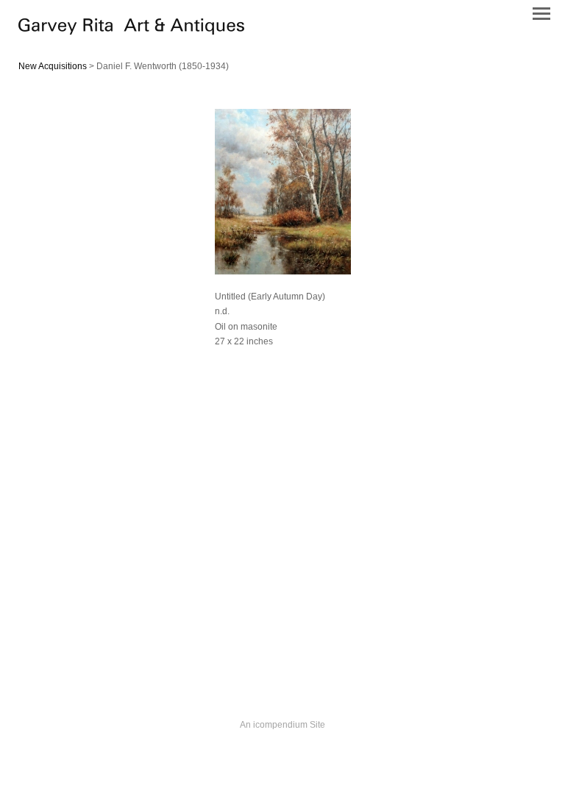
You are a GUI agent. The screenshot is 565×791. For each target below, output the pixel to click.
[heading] (131, 31)
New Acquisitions (52, 66)
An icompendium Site (282, 725)
